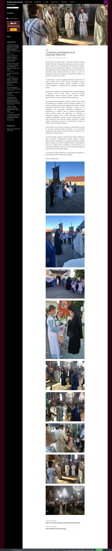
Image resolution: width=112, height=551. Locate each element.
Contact (72, 2)
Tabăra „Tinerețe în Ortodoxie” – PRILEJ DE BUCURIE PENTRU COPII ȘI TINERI (13, 109)
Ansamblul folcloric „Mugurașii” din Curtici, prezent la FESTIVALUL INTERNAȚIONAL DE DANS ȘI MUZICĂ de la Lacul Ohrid (13, 100)
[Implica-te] (13, 26)
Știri (47, 50)
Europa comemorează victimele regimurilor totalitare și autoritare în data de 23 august (12, 58)
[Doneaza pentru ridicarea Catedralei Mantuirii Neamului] (13, 18)
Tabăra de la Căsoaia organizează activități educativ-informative (63, 522)
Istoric (46, 2)
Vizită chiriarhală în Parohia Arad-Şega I (56, 527)
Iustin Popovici (61, 57)
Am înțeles (99, 549)
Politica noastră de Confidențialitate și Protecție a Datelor (81, 550)
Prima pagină (28, 2)
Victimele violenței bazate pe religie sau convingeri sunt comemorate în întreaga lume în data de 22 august (13, 66)
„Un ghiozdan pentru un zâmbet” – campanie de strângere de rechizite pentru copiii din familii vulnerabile (12, 81)
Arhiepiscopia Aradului (15, 2)
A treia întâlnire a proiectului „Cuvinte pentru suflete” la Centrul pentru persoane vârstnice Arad (13, 117)
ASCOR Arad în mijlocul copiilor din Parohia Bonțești (13, 88)
